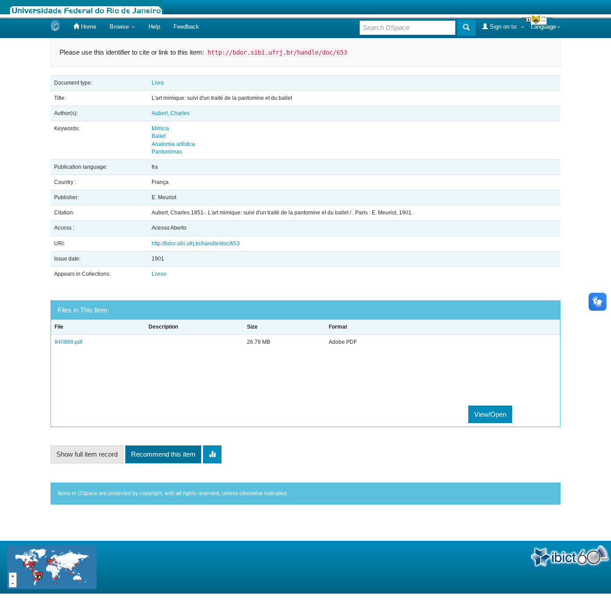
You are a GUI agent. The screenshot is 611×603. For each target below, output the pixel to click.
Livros (159, 274)
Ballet (158, 136)
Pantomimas (167, 152)
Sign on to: (504, 26)
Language (543, 26)
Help (154, 26)
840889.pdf (68, 342)
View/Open (490, 414)
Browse (120, 26)
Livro (158, 83)
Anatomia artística (173, 144)
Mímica (160, 128)
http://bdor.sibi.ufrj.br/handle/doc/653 (196, 243)
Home (87, 26)
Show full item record (87, 454)
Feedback (186, 26)
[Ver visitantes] (52, 566)
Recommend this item (163, 454)
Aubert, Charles (171, 113)
